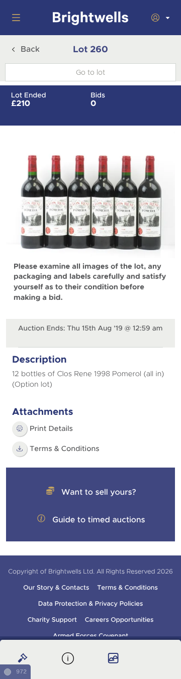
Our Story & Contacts (56, 588)
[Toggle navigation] (14, 18)
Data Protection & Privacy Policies (90, 604)
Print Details (51, 428)
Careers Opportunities (119, 620)
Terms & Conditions (65, 449)
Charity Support (52, 620)
